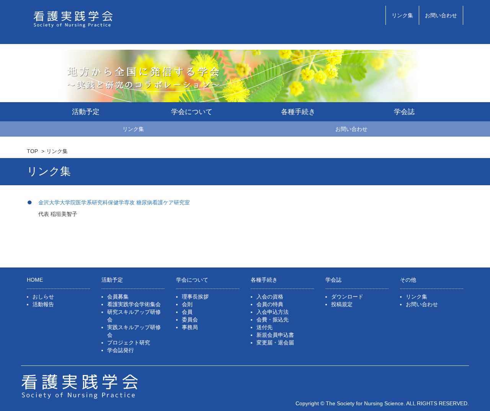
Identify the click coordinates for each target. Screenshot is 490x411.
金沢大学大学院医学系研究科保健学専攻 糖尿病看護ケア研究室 (114, 202)
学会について (191, 112)
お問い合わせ (441, 15)
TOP (32, 151)
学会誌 (404, 112)
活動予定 (86, 112)
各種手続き (298, 112)
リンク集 (402, 15)
